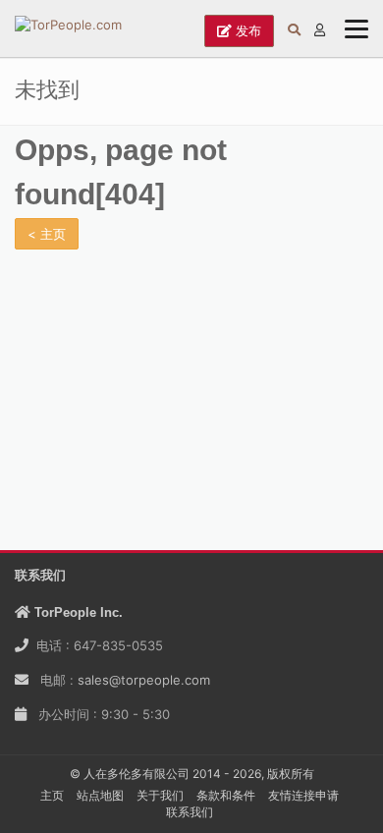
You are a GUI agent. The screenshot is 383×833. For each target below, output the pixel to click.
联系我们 (189, 812)
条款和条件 (225, 795)
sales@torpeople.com (144, 680)
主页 (52, 795)
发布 (246, 30)
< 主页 (46, 234)
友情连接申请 (303, 795)
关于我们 (160, 795)
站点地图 (100, 795)
